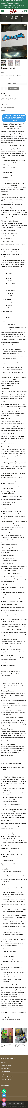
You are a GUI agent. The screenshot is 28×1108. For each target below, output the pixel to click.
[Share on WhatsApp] (2, 99)
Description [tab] (4, 104)
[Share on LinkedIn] (15, 99)
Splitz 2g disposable (6, 1065)
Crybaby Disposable (5, 1045)
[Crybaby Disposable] (7, 1035)
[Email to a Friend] (10, 99)
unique (7, 140)
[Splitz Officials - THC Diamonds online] (14, 11)
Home (6, 16)
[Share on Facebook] (5, 99)
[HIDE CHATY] (4, 1104)
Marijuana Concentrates (7, 1074)
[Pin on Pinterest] (13, 99)
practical (5, 142)
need (4, 138)
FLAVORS (3, 83)
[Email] (4, 1100)
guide (10, 136)
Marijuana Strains (5, 1071)
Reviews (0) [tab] (4, 110)
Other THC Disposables (16, 16)
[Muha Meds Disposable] (21, 1035)
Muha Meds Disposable (20, 1045)
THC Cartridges (5, 1068)
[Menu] (2, 11)
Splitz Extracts (4, 1062)
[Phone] (4, 1091)
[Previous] (3, 41)
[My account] (22, 11)
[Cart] (25, 11)
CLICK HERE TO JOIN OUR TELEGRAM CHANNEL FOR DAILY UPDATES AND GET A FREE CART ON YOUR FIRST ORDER (15, 118)
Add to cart (13, 88)
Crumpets (21, 131)
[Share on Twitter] (7, 99)
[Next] (24, 41)
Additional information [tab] (7, 107)
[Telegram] (4, 1095)
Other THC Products (6, 1079)
